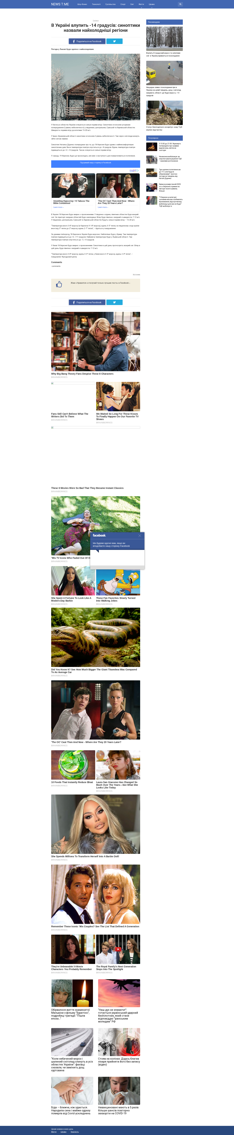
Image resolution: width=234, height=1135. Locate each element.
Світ (132, 4)
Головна (96, 20)
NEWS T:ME (60, 4)
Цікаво (152, 4)
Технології (96, 4)
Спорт (123, 4)
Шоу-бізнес (82, 4)
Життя (141, 4)
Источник (136, 274)
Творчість (75, 1132)
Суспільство (110, 4)
